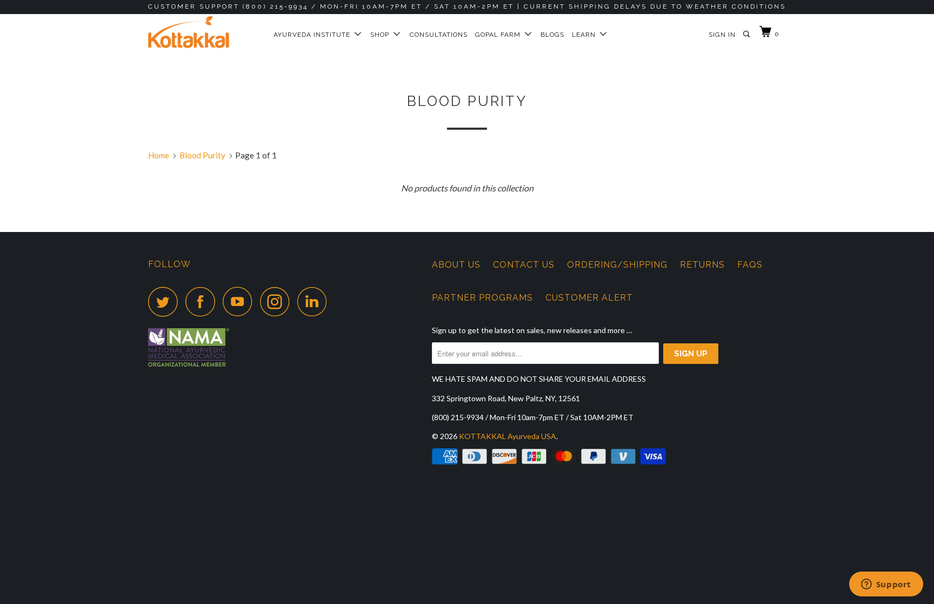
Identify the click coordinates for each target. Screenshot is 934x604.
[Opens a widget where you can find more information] (886, 585)
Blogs (552, 34)
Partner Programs (482, 298)
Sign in (722, 34)
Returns (702, 265)
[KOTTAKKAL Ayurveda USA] (203, 32)
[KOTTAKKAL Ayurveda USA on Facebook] (203, 301)
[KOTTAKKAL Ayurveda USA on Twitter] (166, 301)
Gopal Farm (500, 34)
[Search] (747, 34)
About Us (456, 265)
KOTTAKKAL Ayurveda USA (507, 436)
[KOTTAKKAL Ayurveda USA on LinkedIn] (315, 301)
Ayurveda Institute (314, 34)
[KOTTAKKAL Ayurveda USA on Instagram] (278, 301)
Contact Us (524, 265)
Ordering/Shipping (617, 265)
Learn (586, 34)
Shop (381, 34)
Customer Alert (589, 298)
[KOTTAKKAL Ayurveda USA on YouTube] (240, 301)
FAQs (750, 265)
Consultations (439, 34)
